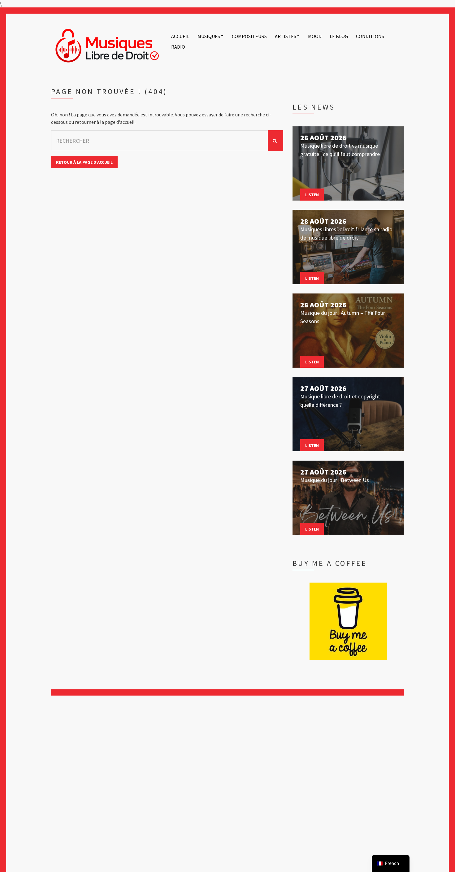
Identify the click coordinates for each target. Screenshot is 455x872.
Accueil (180, 36)
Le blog (339, 36)
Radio (178, 47)
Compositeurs (249, 36)
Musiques (208, 36)
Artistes (285, 36)
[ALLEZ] (275, 140)
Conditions (370, 36)
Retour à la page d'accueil (84, 162)
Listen (312, 194)
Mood (315, 36)
